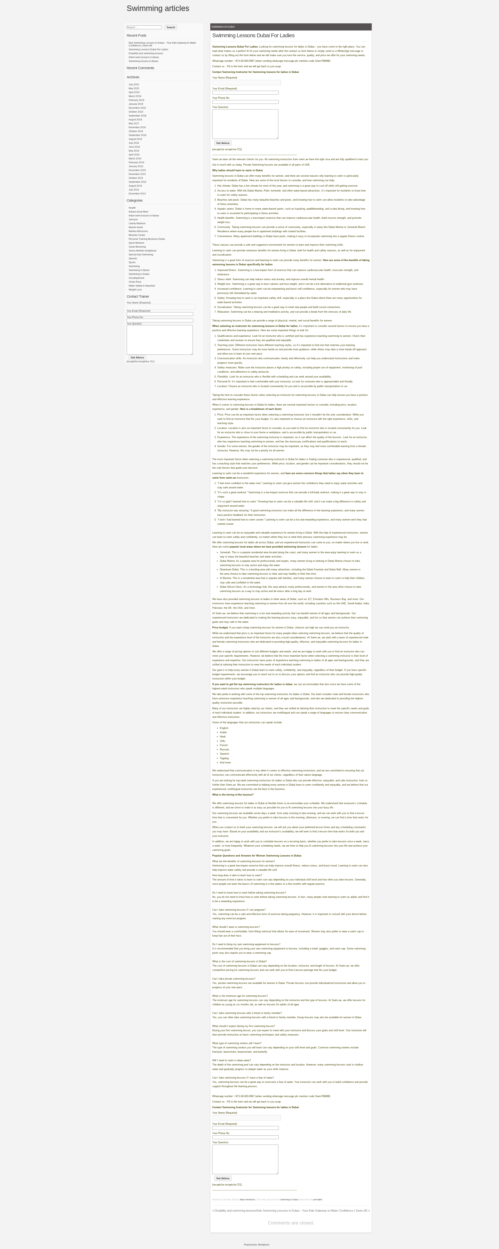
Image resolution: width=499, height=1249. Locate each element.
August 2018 (135, 119)
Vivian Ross (135, 281)
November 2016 (137, 127)
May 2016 (134, 150)
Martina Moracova (138, 231)
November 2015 (137, 174)
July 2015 (134, 189)
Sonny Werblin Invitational (142, 250)
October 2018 (136, 111)
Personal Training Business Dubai (147, 239)
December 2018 (137, 108)
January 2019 (136, 104)
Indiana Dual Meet (138, 211)
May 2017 (134, 123)
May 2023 (134, 88)
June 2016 (134, 147)
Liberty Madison (137, 223)
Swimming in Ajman (139, 270)
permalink (317, 1199)
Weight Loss (135, 289)
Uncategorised (136, 278)
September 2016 (137, 135)
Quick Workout (136, 243)
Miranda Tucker (137, 235)
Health (132, 207)
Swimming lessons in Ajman (143, 61)
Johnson (133, 219)
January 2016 (136, 166)
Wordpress (263, 1244)
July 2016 (134, 143)
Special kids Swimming (141, 254)
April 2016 (134, 154)
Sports (132, 262)
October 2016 (136, 131)
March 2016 (135, 158)
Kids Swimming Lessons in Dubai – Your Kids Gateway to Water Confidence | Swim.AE (313, 1210)
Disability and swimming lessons (234, 1210)
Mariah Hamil (136, 227)
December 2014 (137, 193)
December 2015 (137, 170)
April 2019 (134, 92)
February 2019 (136, 100)
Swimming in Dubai (222, 27)
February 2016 (136, 162)
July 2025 (134, 84)
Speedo (133, 258)
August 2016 (135, 139)
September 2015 (137, 182)
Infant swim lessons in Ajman (144, 57)
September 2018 (137, 115)
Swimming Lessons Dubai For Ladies (148, 49)
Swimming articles (158, 8)
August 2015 (135, 185)
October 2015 (136, 178)
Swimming (134, 266)
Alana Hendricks (247, 1199)
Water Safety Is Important (142, 285)
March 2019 (135, 96)
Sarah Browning (137, 246)
